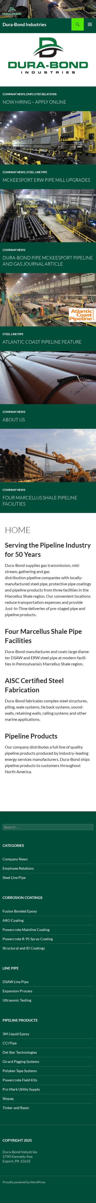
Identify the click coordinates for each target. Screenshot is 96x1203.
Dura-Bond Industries (24, 24)
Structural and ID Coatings (24, 948)
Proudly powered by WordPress (24, 1182)
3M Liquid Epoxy (16, 1034)
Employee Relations (41, 94)
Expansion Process (17, 991)
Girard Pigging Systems (21, 1061)
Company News (14, 94)
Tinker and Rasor (16, 1107)
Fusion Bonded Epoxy (20, 911)
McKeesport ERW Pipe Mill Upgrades (46, 180)
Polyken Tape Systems (20, 1071)
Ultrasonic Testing (17, 1000)
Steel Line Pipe (36, 172)
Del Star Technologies (20, 1052)
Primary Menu (90, 24)
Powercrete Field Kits (20, 1080)
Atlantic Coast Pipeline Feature (42, 342)
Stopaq (8, 1098)
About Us (14, 419)
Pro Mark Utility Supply (21, 1089)
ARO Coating (13, 920)
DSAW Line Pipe (15, 981)
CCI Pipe (10, 1043)
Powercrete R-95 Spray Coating (28, 939)
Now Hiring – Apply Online (34, 102)
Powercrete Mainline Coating (26, 929)
